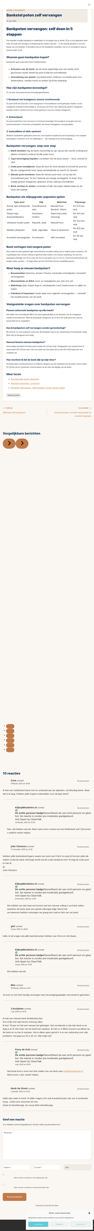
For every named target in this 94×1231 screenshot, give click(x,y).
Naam (7, 1167)
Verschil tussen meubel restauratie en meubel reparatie (72, 412)
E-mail (38, 1167)
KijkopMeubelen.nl (26, 807)
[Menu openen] (89, 4)
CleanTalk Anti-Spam (51, 1205)
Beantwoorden (83, 781)
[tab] (10, 726)
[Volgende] (22, 444)
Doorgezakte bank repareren (25, 379)
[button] (89, 1213)
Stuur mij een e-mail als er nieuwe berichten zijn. (31, 1187)
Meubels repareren (15, 10)
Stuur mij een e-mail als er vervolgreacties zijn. (31, 1178)
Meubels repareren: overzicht (25, 383)
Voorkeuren (80, 1224)
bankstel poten (13, 395)
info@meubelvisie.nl (73, 1071)
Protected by (47, 1205)
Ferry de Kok (22, 1049)
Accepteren (38, 1224)
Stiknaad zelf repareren (14, 410)
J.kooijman (17, 1008)
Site (67, 1167)
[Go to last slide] (9, 444)
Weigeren (59, 1224)
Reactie (8, 1132)
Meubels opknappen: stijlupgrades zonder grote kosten (38, 388)
